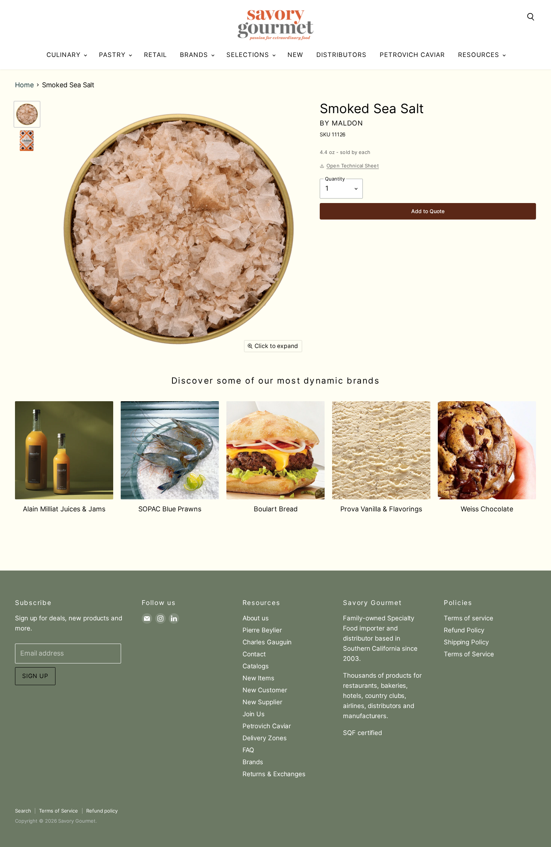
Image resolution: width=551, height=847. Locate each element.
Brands (195, 54)
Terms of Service (469, 654)
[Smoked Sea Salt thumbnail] (27, 114)
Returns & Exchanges (274, 774)
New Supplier (262, 702)
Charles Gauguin (267, 642)
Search (23, 811)
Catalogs (256, 666)
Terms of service (468, 618)
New (295, 54)
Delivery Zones (265, 738)
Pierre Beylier (262, 630)
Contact (254, 654)
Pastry (113, 54)
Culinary (64, 54)
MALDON (347, 123)
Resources (480, 54)
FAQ (248, 750)
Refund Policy (464, 630)
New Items (258, 678)
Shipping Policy (466, 642)
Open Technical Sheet (352, 166)
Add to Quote (428, 211)
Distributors (341, 54)
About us (256, 618)
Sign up (35, 676)
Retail (155, 54)
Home (24, 85)
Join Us (254, 714)
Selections (248, 54)
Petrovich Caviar (412, 54)
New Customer (265, 690)
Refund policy (102, 811)
